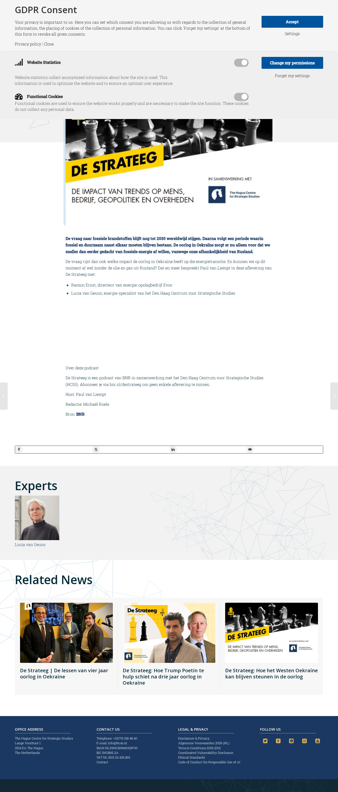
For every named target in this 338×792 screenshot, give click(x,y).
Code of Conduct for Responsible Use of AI (209, 762)
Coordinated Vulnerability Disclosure (205, 753)
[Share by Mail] (250, 449)
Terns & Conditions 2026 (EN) (199, 748)
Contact (102, 762)
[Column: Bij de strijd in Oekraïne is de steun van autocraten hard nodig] (4, 396)
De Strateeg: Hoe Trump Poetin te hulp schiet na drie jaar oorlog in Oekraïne (163, 676)
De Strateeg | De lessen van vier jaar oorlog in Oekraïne (64, 673)
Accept (292, 21)
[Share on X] (96, 449)
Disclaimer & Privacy (194, 738)
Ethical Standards (191, 757)
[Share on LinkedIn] (173, 449)
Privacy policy (28, 44)
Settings (292, 34)
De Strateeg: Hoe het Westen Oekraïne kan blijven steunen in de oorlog (271, 673)
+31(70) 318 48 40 (125, 738)
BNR (80, 414)
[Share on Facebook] (19, 449)
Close (49, 44)
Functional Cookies (44, 96)
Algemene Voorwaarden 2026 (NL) (204, 743)
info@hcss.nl (117, 743)
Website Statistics (43, 62)
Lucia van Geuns (30, 544)
